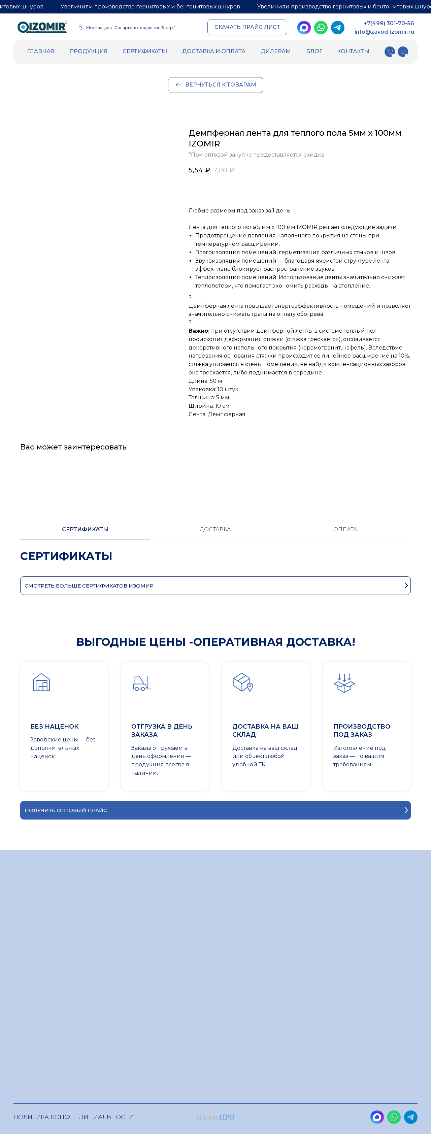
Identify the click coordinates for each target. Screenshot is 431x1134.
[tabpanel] (215, 562)
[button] (247, 27)
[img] (42, 28)
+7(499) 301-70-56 (389, 23)
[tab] (85, 532)
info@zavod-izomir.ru (384, 32)
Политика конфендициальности (73, 1117)
